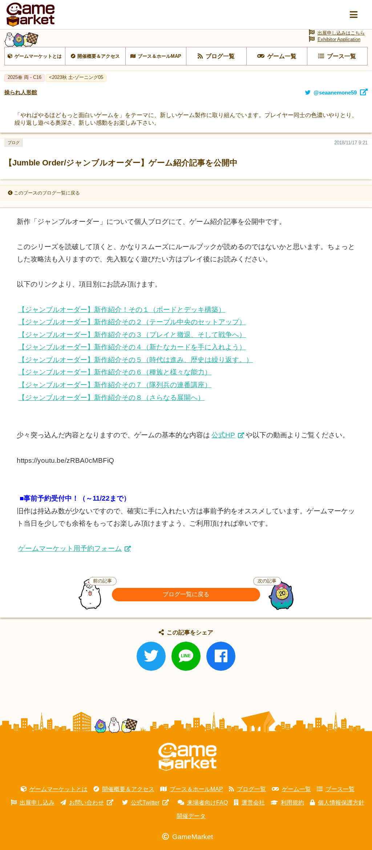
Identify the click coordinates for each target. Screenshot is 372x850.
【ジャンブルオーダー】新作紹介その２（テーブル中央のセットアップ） (132, 322)
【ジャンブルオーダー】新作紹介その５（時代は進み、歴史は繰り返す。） (135, 360)
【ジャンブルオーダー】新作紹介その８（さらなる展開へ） (111, 397)
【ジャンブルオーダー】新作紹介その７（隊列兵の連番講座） (114, 385)
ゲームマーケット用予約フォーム (70, 548)
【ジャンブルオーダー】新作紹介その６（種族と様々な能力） (114, 372)
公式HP (223, 435)
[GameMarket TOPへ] (187, 757)
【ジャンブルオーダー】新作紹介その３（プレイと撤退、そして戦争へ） (132, 334)
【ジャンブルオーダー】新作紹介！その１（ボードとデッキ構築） (121, 309)
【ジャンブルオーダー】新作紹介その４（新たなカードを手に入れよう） (132, 347)
